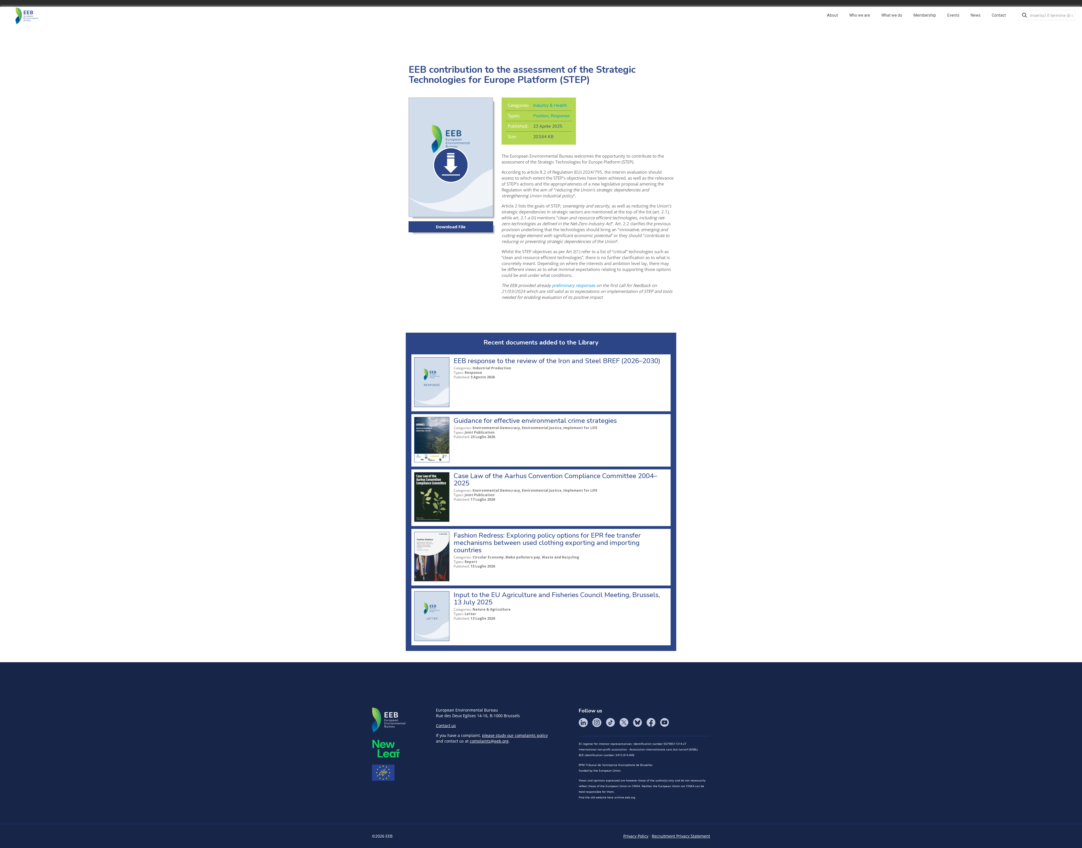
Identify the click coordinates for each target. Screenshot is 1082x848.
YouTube (664, 722)
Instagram (596, 722)
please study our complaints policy (515, 735)
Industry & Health (550, 105)
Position (541, 116)
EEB (389, 720)
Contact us (446, 725)
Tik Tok (610, 722)
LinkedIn (583, 722)
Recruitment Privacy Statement (681, 836)
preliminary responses (573, 285)
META (386, 748)
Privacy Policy (635, 836)
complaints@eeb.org (489, 741)
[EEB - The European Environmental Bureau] (27, 15)
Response (560, 116)
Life (383, 773)
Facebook (650, 722)
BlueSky (637, 722)
